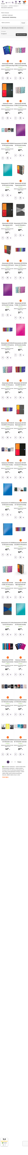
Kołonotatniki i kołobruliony (7, 7)
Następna (19, 762)
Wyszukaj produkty (22, 34)
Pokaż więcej (5, 777)
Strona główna (4, 6)
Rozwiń (23, 23)
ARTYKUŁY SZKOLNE (13, 6)
